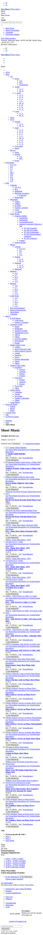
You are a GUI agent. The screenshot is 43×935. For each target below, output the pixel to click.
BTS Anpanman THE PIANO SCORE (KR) (23, 650)
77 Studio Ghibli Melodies (15, 454)
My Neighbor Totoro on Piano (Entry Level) (23, 820)
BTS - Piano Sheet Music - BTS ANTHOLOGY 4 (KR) (18, 587)
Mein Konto (10, 28)
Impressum (9, 905)
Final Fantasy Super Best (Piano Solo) (20, 665)
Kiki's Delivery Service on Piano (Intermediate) (24, 724)
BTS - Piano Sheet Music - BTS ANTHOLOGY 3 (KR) (18, 568)
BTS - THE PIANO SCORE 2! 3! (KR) (21, 602)
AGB (8, 907)
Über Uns (9, 897)
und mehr (15, 867)
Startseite (9, 421)
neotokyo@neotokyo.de (17, 921)
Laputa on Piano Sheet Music (17, 753)
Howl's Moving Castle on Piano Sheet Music (23, 680)
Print (7, 423)
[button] (16, 450)
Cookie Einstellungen (13, 893)
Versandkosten (27, 458)
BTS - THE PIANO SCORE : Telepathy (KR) (23, 636)
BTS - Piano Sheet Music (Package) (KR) (21, 531)
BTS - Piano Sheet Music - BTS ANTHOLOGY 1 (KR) (18, 549)
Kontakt (8, 891)
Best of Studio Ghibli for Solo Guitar (20, 483)
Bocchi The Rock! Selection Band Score (21, 517)
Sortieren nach (6, 444)
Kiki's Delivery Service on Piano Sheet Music (23, 739)
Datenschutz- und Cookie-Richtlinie (19, 889)
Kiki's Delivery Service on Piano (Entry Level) (23, 709)
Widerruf (9, 899)
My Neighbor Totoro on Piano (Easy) (20, 805)
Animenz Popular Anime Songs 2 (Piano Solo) (23, 468)
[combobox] (11, 22)
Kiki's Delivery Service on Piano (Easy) (21, 694)
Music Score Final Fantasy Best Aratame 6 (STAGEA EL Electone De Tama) (22, 790)
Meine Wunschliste (12, 30)
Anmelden (9, 32)
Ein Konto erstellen (12, 34)
